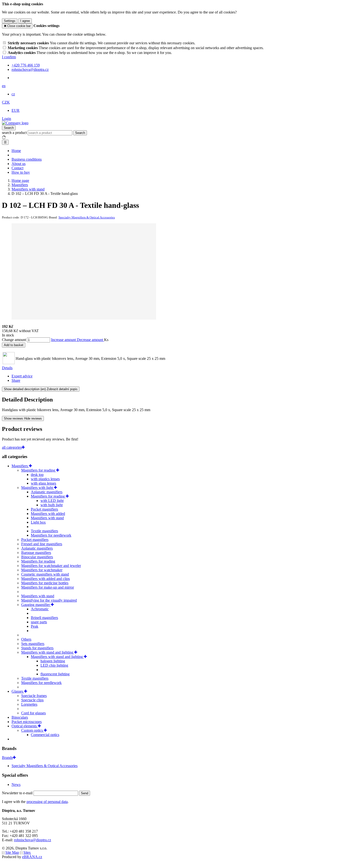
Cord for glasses (33, 713)
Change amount (14, 340)
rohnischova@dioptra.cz (32, 840)
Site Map (12, 852)
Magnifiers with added (48, 514)
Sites (27, 852)
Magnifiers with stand (47, 518)
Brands (7, 758)
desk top (37, 475)
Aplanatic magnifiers (46, 492)
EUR (16, 110)
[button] (4, 86)
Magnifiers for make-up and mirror (47, 587)
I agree (25, 21)
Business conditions (27, 159)
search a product (15, 133)
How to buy (21, 172)
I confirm (9, 57)
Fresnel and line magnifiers (41, 544)
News (16, 784)
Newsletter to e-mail (17, 793)
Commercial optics (45, 735)
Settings (9, 21)
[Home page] (15, 123)
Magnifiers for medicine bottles (44, 583)
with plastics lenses (45, 479)
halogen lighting (52, 661)
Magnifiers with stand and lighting (47, 652)
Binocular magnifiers (37, 557)
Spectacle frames (34, 696)
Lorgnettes (29, 704)
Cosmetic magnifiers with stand (45, 574)
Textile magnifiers (44, 531)
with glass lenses (43, 483)
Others (26, 639)
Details (7, 368)
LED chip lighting (54, 665)
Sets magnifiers (32, 644)
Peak (34, 626)
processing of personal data (47, 802)
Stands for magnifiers (37, 648)
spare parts (39, 622)
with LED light (52, 501)
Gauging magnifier (36, 605)
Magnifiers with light (37, 488)
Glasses (18, 691)
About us (19, 164)
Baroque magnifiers (36, 553)
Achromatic (40, 609)
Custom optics (32, 730)
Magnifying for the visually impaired (49, 600)
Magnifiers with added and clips (45, 579)
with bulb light (51, 505)
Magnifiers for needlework (51, 535)
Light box (38, 522)
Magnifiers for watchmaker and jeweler (51, 566)
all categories (12, 447)
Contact (17, 168)
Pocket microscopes (27, 722)
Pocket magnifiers (44, 509)
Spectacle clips (32, 700)
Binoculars (20, 717)
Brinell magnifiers (44, 618)
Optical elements (25, 726)
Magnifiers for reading (38, 470)
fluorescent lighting (55, 674)
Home (16, 151)
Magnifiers (20, 466)
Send (84, 793)
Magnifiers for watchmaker (41, 570)
